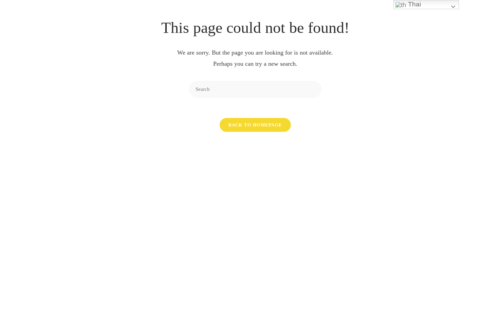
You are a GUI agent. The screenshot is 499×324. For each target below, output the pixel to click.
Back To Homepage (255, 124)
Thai (413, 4)
